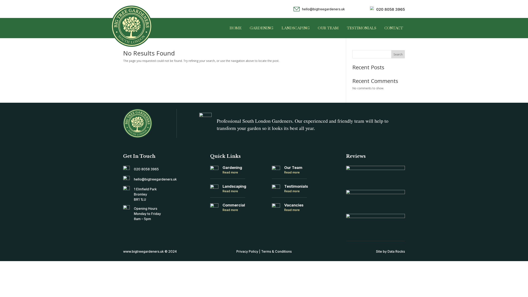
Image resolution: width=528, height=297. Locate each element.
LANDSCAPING (296, 28)
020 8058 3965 (390, 9)
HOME (236, 28)
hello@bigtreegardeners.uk (323, 9)
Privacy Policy (247, 251)
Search (398, 54)
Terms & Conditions (276, 251)
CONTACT (393, 28)
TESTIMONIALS (361, 28)
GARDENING (261, 28)
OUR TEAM (328, 28)
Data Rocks (396, 251)
